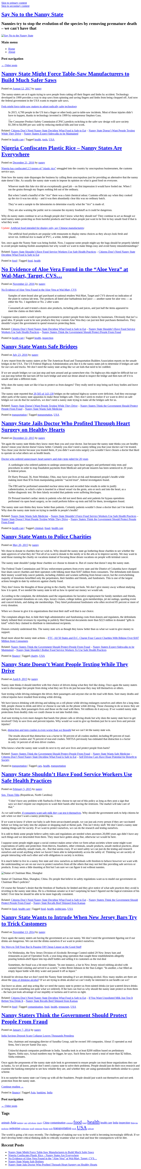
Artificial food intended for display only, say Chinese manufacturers (47, 228)
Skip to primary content (14, 2)
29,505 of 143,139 (44, 393)
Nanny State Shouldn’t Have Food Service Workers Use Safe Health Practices (53, 251)
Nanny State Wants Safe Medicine (43, 408)
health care (18, 139)
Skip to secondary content (15, 5)
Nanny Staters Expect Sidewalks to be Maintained (51, 133)
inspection (47, 337)
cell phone (32, 1123)
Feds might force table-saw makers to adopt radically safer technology (39, 106)
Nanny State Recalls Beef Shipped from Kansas (59, 903)
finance (16, 655)
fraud (47, 528)
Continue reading (12, 1086)
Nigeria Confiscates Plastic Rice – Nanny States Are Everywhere (43, 1155)
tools (44, 139)
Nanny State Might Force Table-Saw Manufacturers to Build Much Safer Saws (51, 1152)
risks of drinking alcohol (25, 979)
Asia (32, 1092)
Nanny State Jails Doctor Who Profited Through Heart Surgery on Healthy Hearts (52, 1164)
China (46, 1122)
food (14, 260)
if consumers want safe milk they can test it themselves (51, 812)
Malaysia (134, 1123)
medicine (5, 1129)
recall (32, 1129)
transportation (19, 414)
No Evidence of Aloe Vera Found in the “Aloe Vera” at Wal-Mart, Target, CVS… (52, 1158)
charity (34, 655)
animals (5, 1122)
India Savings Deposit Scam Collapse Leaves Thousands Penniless (37, 1035)
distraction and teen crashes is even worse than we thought (39, 730)
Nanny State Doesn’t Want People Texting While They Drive (44, 405)
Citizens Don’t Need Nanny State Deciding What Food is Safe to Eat (48, 130)
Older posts (9, 65)
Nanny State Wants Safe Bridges (39, 346)
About (11, 51)
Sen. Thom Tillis (10, 794)
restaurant (64, 1006)
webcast (91, 1129)
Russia (45, 1129)
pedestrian (14, 1128)
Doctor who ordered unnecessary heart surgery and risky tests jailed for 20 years (44, 458)
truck (74, 1129)
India (49, 1092)
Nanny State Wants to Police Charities (46, 536)
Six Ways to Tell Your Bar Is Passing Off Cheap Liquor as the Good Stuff (41, 946)
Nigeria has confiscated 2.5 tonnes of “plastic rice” (28, 168)
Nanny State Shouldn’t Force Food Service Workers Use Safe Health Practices (93, 516)
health (37, 139)
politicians (60, 908)
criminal (38, 528)
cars (39, 765)
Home (11, 48)
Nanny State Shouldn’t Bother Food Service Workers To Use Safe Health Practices (61, 650)
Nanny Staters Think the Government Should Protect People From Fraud (81, 332)
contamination (35, 1006)
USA (52, 139)
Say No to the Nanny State (32, 14)
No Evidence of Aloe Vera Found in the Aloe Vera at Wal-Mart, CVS (39, 289)
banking (41, 1092)
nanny (38, 88)
